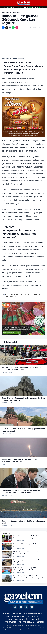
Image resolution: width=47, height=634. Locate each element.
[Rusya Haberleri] (23, 5)
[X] (6, 27)
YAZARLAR (32, 619)
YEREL (6, 616)
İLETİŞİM (40, 622)
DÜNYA (30, 616)
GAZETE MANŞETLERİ (33, 613)
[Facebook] (3, 27)
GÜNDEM (6, 613)
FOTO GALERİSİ (9, 622)
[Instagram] (16, 27)
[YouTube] (32, 607)
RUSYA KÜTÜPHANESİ (16, 619)
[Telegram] (26, 607)
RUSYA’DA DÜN (18, 616)
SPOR (39, 616)
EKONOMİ (17, 613)
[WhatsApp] (13, 27)
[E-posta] (10, 27)
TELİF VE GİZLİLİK (26, 622)
